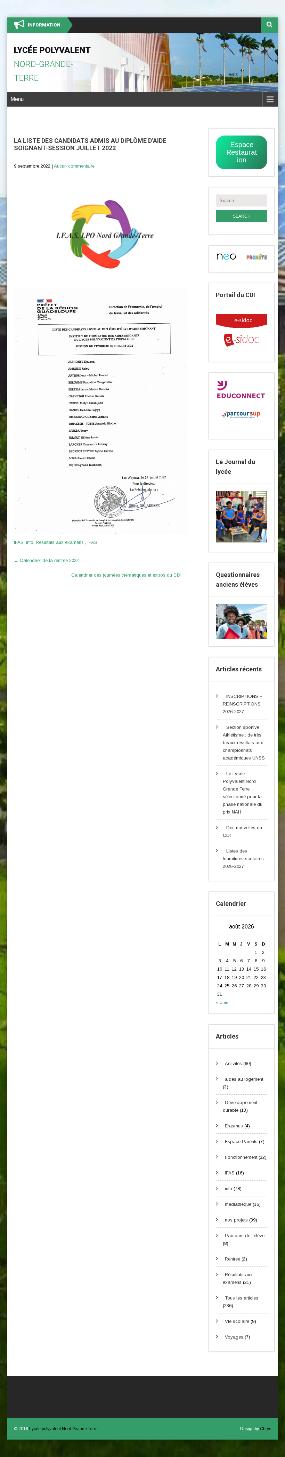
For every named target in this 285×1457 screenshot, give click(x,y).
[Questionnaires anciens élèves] (241, 621)
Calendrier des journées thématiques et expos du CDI (129, 575)
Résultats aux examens (60, 542)
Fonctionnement (241, 1157)
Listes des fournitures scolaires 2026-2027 (243, 858)
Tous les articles (241, 1298)
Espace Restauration (241, 152)
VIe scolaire (237, 1321)
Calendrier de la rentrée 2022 (46, 560)
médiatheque (238, 1204)
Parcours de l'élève (244, 1235)
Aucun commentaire (74, 166)
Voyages (234, 1337)
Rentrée (232, 1259)
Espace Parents (241, 1141)
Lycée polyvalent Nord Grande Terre (63, 1428)
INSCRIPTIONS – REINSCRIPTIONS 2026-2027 (242, 704)
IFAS (19, 542)
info (29, 542)
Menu (17, 99)
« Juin (222, 1002)
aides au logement (244, 1079)
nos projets (236, 1220)
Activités (233, 1063)
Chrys (265, 1428)
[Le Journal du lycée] (241, 541)
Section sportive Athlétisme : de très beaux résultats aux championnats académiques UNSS (244, 743)
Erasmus (234, 1125)
